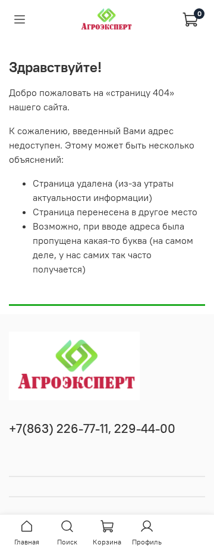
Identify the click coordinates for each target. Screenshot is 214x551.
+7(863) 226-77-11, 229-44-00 (92, 428)
